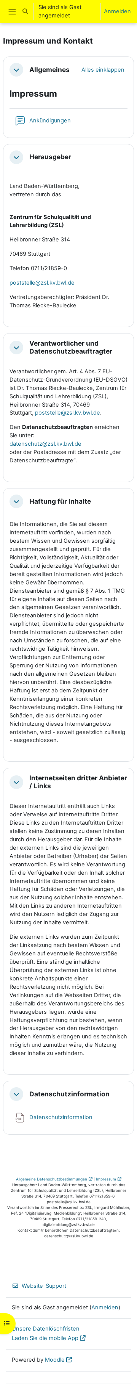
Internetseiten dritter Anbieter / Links (78, 782)
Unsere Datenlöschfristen (46, 1328)
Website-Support (44, 1285)
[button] (25, 11)
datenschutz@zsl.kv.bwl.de (45, 443)
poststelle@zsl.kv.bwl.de (67, 412)
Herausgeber (50, 157)
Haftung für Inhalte (60, 501)
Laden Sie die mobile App (45, 1338)
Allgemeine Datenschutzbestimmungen (51, 1179)
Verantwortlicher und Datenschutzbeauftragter (70, 347)
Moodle (55, 1359)
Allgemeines (49, 70)
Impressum (106, 1179)
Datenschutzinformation (69, 1094)
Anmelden (117, 11)
